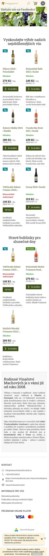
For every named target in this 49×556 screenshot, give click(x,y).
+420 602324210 (12, 474)
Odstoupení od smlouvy (11, 502)
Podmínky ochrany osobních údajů (17, 499)
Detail (8, 210)
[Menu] (43, 3)
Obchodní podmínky (10, 496)
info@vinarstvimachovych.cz (18, 470)
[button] (3, 18)
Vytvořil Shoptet (27, 529)
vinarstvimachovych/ (15, 485)
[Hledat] (28, 3)
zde (28, 554)
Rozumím (37, 554)
